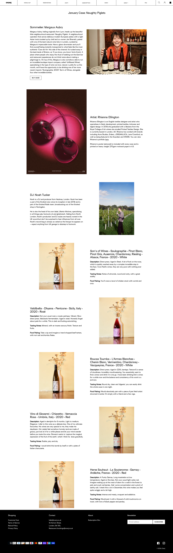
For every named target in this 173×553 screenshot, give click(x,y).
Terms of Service (14, 523)
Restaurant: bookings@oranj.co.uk (61, 528)
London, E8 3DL (55, 526)
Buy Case (36, 78)
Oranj (163, 548)
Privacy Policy (13, 528)
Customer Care (13, 520)
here (107, 140)
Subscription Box (94, 520)
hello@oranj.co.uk (55, 520)
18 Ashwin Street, (55, 523)
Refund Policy (13, 526)
